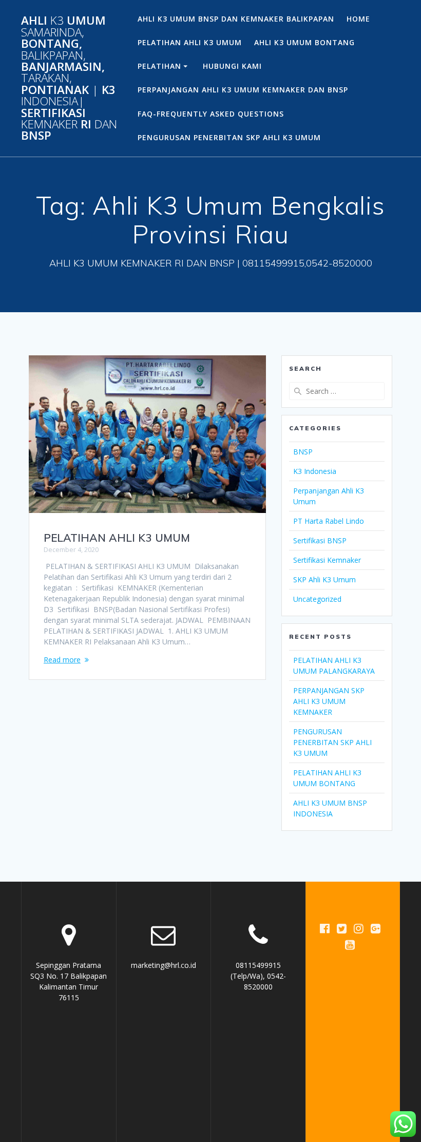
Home (358, 19)
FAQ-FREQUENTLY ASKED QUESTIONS (211, 114)
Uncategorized (317, 599)
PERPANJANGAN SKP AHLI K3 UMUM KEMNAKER (329, 701)
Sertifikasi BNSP (320, 540)
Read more (62, 659)
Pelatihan (159, 66)
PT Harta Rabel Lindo (328, 521)
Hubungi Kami (232, 66)
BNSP (303, 451)
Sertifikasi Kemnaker (327, 560)
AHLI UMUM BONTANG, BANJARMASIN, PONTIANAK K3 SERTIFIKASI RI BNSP (69, 78)
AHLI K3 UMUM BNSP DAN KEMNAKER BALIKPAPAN (236, 19)
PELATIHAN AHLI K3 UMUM (190, 42)
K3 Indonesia (314, 471)
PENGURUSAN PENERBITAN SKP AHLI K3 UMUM (229, 137)
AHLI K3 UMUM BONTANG (304, 42)
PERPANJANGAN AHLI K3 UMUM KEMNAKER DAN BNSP (243, 89)
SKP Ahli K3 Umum (324, 579)
